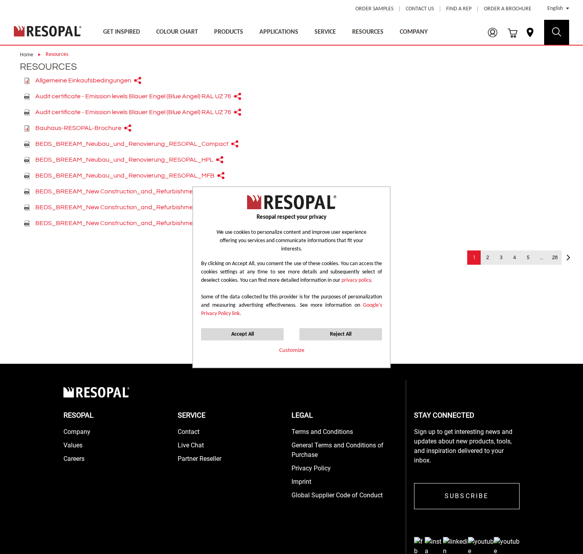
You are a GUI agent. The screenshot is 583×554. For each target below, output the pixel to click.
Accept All (242, 334)
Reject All (340, 334)
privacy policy (356, 280)
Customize (291, 350)
